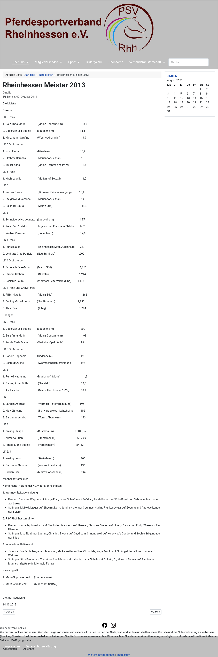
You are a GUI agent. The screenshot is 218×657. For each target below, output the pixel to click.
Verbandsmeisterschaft (145, 62)
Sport (72, 62)
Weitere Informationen (101, 654)
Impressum (123, 654)
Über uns (18, 62)
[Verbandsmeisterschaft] (163, 62)
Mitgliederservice (46, 62)
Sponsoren (116, 62)
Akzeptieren (10, 649)
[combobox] (188, 62)
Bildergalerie (94, 62)
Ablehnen (29, 649)
